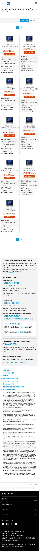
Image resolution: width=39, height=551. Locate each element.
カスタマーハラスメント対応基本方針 (12, 536)
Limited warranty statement (10, 540)
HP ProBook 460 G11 (31, 488)
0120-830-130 (12, 303)
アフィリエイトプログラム (10, 381)
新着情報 (5, 376)
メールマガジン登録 (8, 373)
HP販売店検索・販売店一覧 (10, 378)
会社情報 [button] (4, 499)
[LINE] (3, 524)
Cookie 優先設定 (30, 538)
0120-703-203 (12, 316)
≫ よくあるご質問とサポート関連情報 (14, 362)
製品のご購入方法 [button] (7, 504)
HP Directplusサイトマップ (10, 384)
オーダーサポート (17, 293)
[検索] (36, 3)
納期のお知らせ (7, 370)
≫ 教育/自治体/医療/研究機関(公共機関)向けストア (18, 319)
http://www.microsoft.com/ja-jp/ (16, 470)
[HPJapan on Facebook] (7, 524)
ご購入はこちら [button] (10, 54)
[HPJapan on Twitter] (11, 524)
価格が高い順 (33, 20)
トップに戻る (34, 484)
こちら (30, 270)
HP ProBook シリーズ (20, 488)
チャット (22, 327)
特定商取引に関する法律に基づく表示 (13, 387)
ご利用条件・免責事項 (8, 538)
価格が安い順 (24, 20)
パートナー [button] (5, 514)
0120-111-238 (11, 283)
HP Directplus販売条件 (9, 389)
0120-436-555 (10, 344)
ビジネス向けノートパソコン (7, 488)
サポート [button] (4, 509)
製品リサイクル (19, 531)
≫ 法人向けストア (9, 305)
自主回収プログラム (7, 531)
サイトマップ (20, 538)
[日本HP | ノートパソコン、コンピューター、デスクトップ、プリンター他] (8, 3)
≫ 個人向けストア (9, 286)
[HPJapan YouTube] (15, 524)
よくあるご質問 (20, 332)
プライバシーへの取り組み (9, 533)
